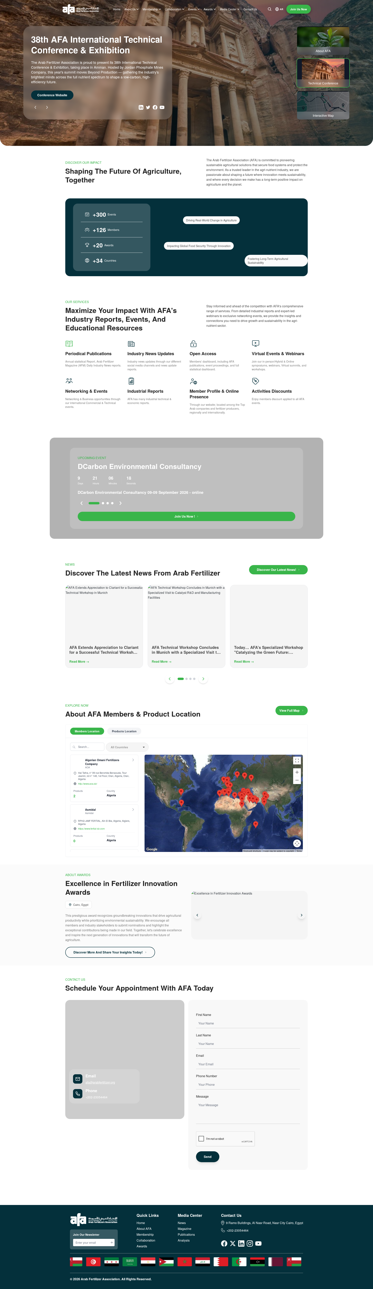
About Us (130, 9)
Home (116, 9)
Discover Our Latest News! (276, 569)
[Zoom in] (297, 772)
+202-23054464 (96, 1097)
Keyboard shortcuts (252, 851)
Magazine (184, 1229)
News (182, 1223)
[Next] (47, 107)
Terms (299, 851)
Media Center (228, 9)
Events (192, 9)
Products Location (124, 731)
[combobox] (127, 747)
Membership (150, 9)
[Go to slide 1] (94, 503)
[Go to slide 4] (112, 503)
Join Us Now (298, 9)
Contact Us (250, 9)
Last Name (203, 1035)
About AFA (45, 90)
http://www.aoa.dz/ (87, 783)
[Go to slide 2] (103, 503)
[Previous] (35, 107)
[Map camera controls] (297, 843)
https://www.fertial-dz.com (91, 828)
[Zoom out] (297, 780)
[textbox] (127, 747)
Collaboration (173, 9)
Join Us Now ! (184, 516)
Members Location (87, 731)
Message (202, 1096)
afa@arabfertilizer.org (100, 1082)
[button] (224, 792)
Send (208, 1156)
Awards (208, 9)
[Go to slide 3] (107, 503)
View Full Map (289, 710)
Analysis (184, 1240)
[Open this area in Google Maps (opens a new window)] (152, 849)
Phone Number (206, 1076)
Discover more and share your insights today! (108, 952)
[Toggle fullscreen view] (297, 760)
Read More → (79, 661)
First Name (203, 1014)
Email (200, 1055)
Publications (186, 1234)
